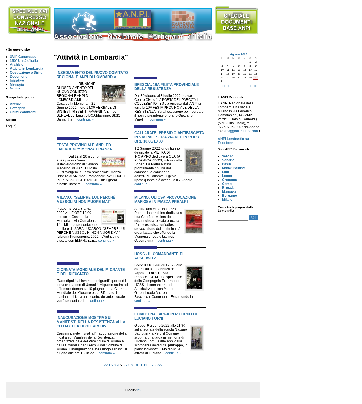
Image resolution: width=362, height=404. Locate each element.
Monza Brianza (234, 168)
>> (160, 365)
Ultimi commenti (23, 112)
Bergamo (229, 196)
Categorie (18, 108)
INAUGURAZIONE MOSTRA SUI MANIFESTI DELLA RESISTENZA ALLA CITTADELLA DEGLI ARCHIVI (91, 322)
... (149, 365)
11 (141, 365)
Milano (227, 200)
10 (136, 365)
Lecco (227, 176)
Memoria (17, 84)
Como (227, 184)
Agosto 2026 (238, 54)
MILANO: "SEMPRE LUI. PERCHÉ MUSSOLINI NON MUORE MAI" (86, 199)
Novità (15, 88)
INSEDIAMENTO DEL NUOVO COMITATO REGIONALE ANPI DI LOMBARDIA (92, 75)
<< (106, 365)
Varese (227, 156)
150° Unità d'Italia (24, 61)
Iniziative (17, 80)
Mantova (229, 192)
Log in (11, 126)
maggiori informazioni (242, 131)
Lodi (225, 172)
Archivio (16, 65)
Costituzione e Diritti (26, 73)
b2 (139, 390)
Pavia (226, 164)
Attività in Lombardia (26, 69)
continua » (85, 119)
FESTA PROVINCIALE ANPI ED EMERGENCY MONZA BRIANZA (84, 147)
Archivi (15, 104)
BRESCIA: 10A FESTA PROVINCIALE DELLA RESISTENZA (166, 86)
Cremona (229, 180)
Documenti (18, 76)
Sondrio (228, 160)
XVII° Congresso (23, 57)
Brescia (228, 188)
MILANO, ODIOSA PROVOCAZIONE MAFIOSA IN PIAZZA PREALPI (165, 199)
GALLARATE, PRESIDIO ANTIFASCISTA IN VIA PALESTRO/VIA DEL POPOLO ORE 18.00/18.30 (169, 137)
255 (155, 365)
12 (145, 365)
